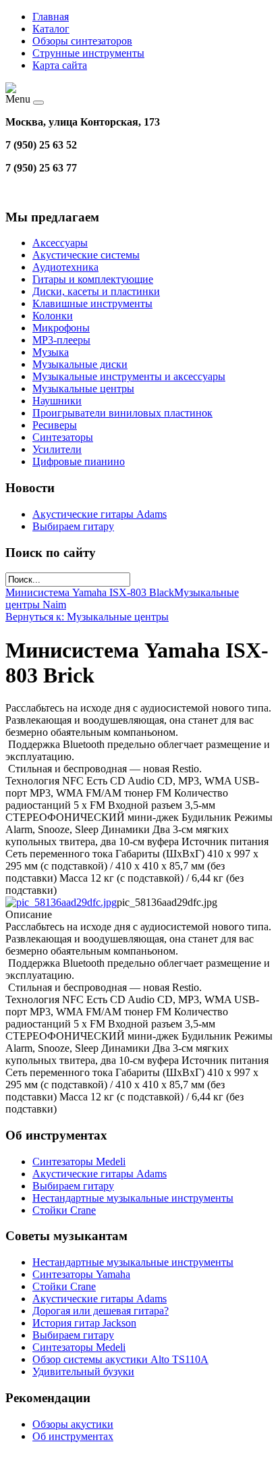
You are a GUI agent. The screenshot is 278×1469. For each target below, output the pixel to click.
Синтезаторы (62, 437)
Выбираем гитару (73, 526)
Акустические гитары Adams (99, 514)
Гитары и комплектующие (92, 279)
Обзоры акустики (72, 1424)
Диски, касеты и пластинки (96, 291)
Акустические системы (86, 255)
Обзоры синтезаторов (82, 41)
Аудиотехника (65, 267)
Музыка (50, 352)
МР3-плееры (61, 340)
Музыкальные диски (80, 364)
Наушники (57, 400)
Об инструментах (72, 1436)
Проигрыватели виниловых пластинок (122, 413)
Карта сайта (59, 65)
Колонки (52, 315)
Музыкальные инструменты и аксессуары (128, 376)
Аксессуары (60, 242)
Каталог (51, 28)
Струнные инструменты (88, 53)
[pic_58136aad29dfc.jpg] (61, 902)
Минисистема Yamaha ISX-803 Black (89, 592)
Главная (50, 16)
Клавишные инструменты (92, 303)
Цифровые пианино (78, 461)
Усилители (57, 449)
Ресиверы (54, 425)
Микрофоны (61, 327)
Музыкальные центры (83, 388)
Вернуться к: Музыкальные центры (87, 616)
